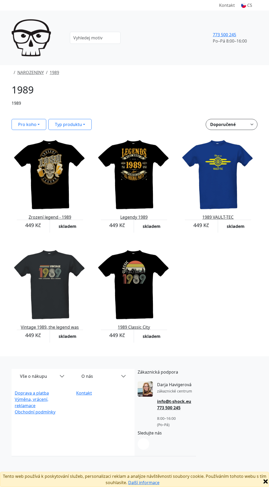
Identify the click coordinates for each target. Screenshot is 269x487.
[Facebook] (143, 444)
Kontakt (227, 5)
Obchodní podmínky (35, 412)
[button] (246, 5)
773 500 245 (224, 35)
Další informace (143, 482)
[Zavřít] (265, 481)
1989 (54, 72)
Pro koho (27, 124)
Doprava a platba (32, 393)
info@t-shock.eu (174, 401)
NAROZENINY (30, 72)
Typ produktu (68, 124)
